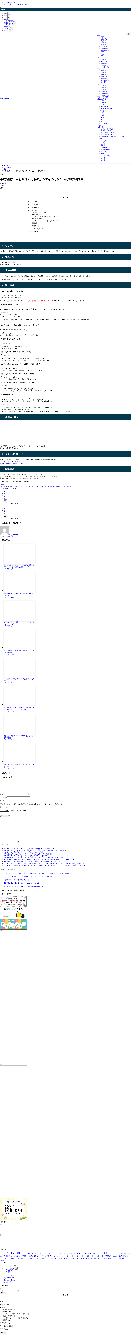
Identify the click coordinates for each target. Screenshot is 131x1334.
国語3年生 (104, 41)
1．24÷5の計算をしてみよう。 (38, 212)
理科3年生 (104, 86)
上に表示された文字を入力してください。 (13, 810)
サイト (2, 800)
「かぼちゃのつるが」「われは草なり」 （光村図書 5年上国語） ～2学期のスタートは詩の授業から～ (37, 873)
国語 (98, 35)
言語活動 (121, 1258)
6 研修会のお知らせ (36, 229)
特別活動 (104, 123)
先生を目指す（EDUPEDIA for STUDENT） (17, 4)
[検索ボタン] (129, 34)
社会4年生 (104, 61)
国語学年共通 (105, 50)
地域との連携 (105, 149)
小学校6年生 (99, 1256)
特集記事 (104, 140)
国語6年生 (104, 46)
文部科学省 (31, 1258)
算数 (98, 69)
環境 (102, 104)
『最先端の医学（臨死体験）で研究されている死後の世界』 (28, 854)
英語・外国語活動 (103, 97)
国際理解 (104, 102)
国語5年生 (104, 44)
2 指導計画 (34, 204)
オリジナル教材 (36, 1253)
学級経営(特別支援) (107, 129)
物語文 (43, 1258)
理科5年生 (104, 89)
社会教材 (72, 1258)
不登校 (54, 1253)
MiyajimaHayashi (14, 534)
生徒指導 (104, 146)
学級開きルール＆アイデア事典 (15, 1256)
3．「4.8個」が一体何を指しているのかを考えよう (44, 216)
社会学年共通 (105, 67)
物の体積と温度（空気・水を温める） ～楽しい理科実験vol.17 (29, 848)
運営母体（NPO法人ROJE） (12, 1281)
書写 (102, 56)
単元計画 (100, 1253)
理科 (98, 84)
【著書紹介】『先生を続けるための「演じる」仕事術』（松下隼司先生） (32, 861)
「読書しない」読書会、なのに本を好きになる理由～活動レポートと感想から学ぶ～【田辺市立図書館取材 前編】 (45, 865)
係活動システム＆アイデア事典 (80, 1253)
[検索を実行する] (18, 842)
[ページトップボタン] (1, 1289)
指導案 (108, 1256)
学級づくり (116, 1253)
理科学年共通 (105, 95)
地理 (110, 1253)
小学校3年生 (69, 1256)
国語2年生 (104, 39)
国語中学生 (104, 48)
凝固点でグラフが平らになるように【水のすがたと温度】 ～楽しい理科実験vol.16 (35, 850)
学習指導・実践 (106, 131)
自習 (115, 1258)
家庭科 (103, 121)
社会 (98, 57)
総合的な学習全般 (106, 108)
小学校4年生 (79, 1256)
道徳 (102, 116)
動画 (94, 1253)
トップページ (8, 1275)
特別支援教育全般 (106, 134)
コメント (3, 790)
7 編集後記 (34, 232)
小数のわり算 (29, 486)
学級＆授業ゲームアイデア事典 (40, 1256)
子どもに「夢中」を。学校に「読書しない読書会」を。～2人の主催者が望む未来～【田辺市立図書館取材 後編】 (45, 863)
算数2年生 (104, 72)
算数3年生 (104, 74)
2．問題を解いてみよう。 (37, 214)
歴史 (38, 1258)
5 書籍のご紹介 (35, 226)
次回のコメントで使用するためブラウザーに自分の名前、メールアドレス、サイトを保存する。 (32, 804)
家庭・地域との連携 (107, 132)
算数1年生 (104, 71)
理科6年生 (104, 91)
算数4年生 (104, 76)
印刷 (2, 174)
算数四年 (43, 486)
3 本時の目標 (34, 207)
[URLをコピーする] (5, 501)
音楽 (102, 117)
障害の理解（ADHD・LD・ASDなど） (113, 136)
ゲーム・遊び (105, 157)
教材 (102, 153)
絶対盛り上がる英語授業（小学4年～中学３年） (23, 852)
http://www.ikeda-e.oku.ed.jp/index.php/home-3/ (13, 463)
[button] (4, 491)
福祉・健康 (104, 106)
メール (3, 797)
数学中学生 (104, 82)
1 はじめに (34, 201)
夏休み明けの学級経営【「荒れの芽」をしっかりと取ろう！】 (23, 886)
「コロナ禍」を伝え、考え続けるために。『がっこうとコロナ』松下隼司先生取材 (34, 857)
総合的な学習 (101, 99)
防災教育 (3, 1260)
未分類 (8, 1272)
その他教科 (101, 110)
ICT (29, 1253)
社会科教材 (80, 1258)
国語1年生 (104, 37)
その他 (6, 30)
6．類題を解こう (35, 223)
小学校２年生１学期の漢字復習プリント (16, 880)
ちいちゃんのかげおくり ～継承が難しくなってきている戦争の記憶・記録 (28, 876)
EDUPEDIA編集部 (7, 486)
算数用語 (59, 486)
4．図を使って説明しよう (37, 219)
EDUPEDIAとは (9, 1277)
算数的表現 (67, 486)
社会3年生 (104, 59)
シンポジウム (105, 159)
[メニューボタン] (127, 34)
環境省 (54, 1258)
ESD (25, 1253)
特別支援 (100, 127)
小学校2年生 (60, 1256)
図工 (102, 119)
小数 (21, 486)
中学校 (60, 1253)
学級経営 (100, 125)
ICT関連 (103, 151)
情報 (102, 101)
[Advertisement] (13, 829)
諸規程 (6, 1282)
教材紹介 (23, 1258)
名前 (2, 794)
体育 (102, 114)
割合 (16, 486)
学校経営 (104, 142)
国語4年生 (104, 42)
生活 (102, 112)
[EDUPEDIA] (4, 98)
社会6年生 (104, 65)
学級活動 (104, 147)
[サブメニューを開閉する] (8, 13)
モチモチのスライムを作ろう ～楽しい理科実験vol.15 (26, 856)
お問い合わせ (8, 1279)
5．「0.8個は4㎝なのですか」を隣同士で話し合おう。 (45, 221)
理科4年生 (104, 87)
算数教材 (51, 486)
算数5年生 (104, 78)
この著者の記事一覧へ (7, 536)
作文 (102, 54)
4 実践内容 (34, 210)
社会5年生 (104, 63)
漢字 (102, 52)
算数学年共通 (105, 80)
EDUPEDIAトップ (9, 2)
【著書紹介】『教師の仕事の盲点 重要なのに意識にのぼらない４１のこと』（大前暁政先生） (39, 859)
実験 (54, 1256)
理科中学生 (104, 93)
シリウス (46, 1253)
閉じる (4, 1293)
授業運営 (104, 144)
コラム (103, 161)
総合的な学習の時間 (106, 1258)
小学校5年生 (89, 1256)
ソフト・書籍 (105, 155)
